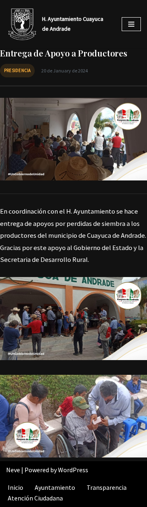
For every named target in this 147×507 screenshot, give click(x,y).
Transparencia (107, 487)
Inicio (15, 487)
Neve (13, 470)
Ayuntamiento (55, 487)
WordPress (73, 470)
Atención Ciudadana (35, 498)
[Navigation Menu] (131, 24)
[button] (73, 318)
